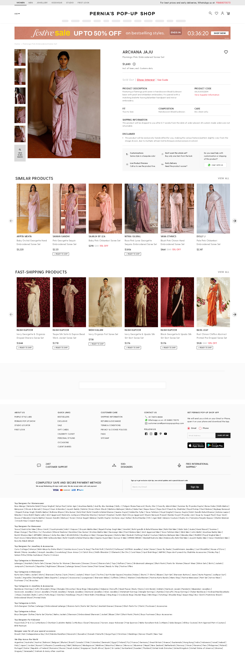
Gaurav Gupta (181, 512)
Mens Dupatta (51, 578)
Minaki (17, 552)
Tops (114, 563)
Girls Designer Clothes (24, 606)
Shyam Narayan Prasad (155, 515)
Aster (146, 549)
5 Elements (115, 552)
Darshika (73, 532)
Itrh (148, 518)
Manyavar (19, 509)
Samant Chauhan (106, 515)
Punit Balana (206, 509)
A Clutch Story (87, 552)
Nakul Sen (138, 509)
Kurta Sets (39, 563)
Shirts (41, 575)
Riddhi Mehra (42, 512)
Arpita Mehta (38, 518)
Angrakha (27, 578)
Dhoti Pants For (131, 606)
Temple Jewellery (75, 592)
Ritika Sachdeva (35, 555)
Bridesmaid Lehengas (143, 563)
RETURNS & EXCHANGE (111, 421)
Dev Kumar (83, 532)
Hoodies (128, 575)
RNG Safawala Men (52, 538)
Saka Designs (176, 623)
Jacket (104, 614)
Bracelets (45, 589)
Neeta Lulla (40, 515)
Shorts (143, 575)
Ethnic (123, 578)
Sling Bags (112, 595)
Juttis (40, 595)
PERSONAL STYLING (66, 438)
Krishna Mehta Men (98, 532)
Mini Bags (152, 595)
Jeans (194, 575)
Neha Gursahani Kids (149, 623)
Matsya (64, 518)
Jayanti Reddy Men (198, 538)
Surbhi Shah (121, 515)
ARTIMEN (37, 535)
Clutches (60, 595)
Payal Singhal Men (211, 535)
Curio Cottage (21, 549)
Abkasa (46, 535)
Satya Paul (61, 506)
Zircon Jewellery (42, 592)
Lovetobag (61, 552)
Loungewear (87, 578)
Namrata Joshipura (71, 515)
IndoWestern (142, 578)
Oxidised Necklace (216, 592)
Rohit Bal (81, 512)
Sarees (49, 563)
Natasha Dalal (33, 506)
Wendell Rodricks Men (153, 538)
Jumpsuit (63, 578)
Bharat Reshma (60, 532)
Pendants (186, 589)
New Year (158, 634)
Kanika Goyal (174, 515)
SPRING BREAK (134, 538)
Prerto (47, 555)
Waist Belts (89, 595)
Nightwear (51, 566)
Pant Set (204, 578)
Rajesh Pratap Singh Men (110, 529)
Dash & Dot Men (29, 529)
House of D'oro (217, 549)
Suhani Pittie (20, 555)
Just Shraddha (202, 549)
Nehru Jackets (60, 614)
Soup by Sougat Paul (205, 515)
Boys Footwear (148, 614)
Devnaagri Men (116, 532)
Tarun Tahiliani (152, 512)
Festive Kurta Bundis (159, 578)
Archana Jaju (137, 51)
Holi (24, 634)
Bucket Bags (140, 595)
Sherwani (50, 575)
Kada (226, 592)
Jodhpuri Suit (219, 575)
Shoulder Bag (175, 595)
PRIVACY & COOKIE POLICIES (114, 429)
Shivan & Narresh (33, 509)
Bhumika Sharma (89, 515)
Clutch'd (108, 549)
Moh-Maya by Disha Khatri (50, 549)
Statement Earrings (129, 592)
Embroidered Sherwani (89, 614)
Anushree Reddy (85, 506)
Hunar (152, 549)
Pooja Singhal (48, 506)
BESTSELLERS (63, 417)
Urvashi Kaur (22, 521)
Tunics (129, 563)
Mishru (129, 509)
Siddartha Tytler (136, 512)
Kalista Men (120, 535)
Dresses (85, 563)
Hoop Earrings (181, 592)
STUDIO (70, 2)
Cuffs (36, 589)
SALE (60, 425)
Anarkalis (29, 563)
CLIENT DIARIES (64, 446)
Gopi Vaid (221, 515)
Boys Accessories (164, 614)
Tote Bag (163, 595)
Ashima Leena (222, 512)
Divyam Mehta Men (88, 529)
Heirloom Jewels (172, 589)
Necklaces (19, 589)
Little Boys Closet (81, 623)
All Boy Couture (190, 623)
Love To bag (84, 549)
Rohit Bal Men (170, 529)
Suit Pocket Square (114, 575)
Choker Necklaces (198, 592)
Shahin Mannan (222, 518)
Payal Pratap (193, 509)
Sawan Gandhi (53, 518)
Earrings (29, 589)
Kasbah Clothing (134, 535)
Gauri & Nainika (57, 509)
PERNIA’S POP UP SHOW (24, 421)
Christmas (121, 634)
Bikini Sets (202, 563)
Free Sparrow (131, 623)
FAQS (103, 434)
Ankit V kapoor (71, 529)
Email (193, 428)
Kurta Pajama (205, 575)
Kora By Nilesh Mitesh (24, 541)
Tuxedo (17, 578)
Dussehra (82, 634)
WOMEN (20, 2)
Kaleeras (104, 589)
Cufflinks (115, 578)
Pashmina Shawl (213, 595)
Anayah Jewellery (46, 552)
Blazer (111, 614)
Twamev (213, 529)
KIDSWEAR (57, 2)
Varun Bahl (28, 515)
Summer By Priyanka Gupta (190, 506)
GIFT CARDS (63, 429)
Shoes (19, 595)
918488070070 (223, 2)
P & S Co (30, 623)
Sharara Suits (73, 606)
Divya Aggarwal (135, 515)
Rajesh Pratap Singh (25, 512)
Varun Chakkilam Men (218, 538)
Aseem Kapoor (36, 521)
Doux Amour (73, 552)
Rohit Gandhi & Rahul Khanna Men (78, 538)
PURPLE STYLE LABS (23, 417)
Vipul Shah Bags (149, 552)
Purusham (47, 532)
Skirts (211, 563)
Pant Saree (99, 566)
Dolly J (119, 506)
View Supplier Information (206, 94)
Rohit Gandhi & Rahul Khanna (100, 512)
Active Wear (214, 578)
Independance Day (35, 634)
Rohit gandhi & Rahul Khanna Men (147, 529)
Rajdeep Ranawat (222, 509)
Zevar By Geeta (164, 549)
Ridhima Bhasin (57, 512)
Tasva (17, 529)
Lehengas (18, 563)
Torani (72, 518)
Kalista (84, 509)
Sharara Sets (104, 563)
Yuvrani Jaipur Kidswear (112, 623)
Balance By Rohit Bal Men (176, 538)
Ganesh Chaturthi (96, 634)
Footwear (19, 580)
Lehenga (40, 606)
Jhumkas (160, 592)
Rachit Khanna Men (23, 535)
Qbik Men (185, 532)
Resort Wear (190, 563)
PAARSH (198, 535)
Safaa (128, 518)
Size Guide (162, 80)
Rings (53, 589)
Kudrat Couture (151, 535)
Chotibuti (52, 623)
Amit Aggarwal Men (151, 532)
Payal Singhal (166, 512)
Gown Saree (87, 566)
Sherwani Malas (102, 578)
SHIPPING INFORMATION (111, 417)
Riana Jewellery (29, 552)
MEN (30, 2)
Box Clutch (199, 595)
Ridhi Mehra (222, 506)
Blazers (160, 575)
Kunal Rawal (202, 529)
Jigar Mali (156, 518)
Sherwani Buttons (182, 575)
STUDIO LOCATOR (22, 425)
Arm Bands (150, 589)
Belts (34, 595)
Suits (65, 575)
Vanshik (126, 529)
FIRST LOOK (83, 2)
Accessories (74, 578)
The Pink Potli (97, 549)
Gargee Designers (105, 535)
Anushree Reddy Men (212, 532)
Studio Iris (183, 518)
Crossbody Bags (126, 595)
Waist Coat (90, 575)
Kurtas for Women (61, 563)
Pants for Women (175, 563)
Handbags (70, 595)
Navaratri (71, 634)
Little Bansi (41, 623)
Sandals (26, 595)
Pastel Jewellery (59, 592)
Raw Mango (20, 506)
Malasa (93, 518)
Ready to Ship (112, 566)
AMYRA (162, 552)
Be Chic (125, 552)
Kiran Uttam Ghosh (98, 509)
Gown (94, 563)
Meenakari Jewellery (201, 589)
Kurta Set (85, 606)
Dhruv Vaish (43, 529)
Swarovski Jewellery (23, 592)
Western (131, 578)
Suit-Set (168, 575)
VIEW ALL (223, 178)
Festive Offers (126, 566)
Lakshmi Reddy (64, 623)
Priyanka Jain (188, 515)
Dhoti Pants (160, 563)
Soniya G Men (120, 538)
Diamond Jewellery (94, 592)
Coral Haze (135, 552)
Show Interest (146, 79)
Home (17, 44)
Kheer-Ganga (20, 532)
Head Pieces (124, 589)
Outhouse (118, 549)
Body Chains (138, 589)
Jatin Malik (196, 532)
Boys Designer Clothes (24, 614)
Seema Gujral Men (104, 538)
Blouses (61, 566)
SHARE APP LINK (223, 435)
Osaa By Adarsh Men (166, 506)
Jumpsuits (19, 566)
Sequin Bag (188, 595)
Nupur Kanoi (149, 509)
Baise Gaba (210, 506)
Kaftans (121, 563)
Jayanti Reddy (73, 509)
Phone (206, 428)
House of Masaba (22, 518)
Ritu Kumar (71, 512)
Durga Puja (111, 634)
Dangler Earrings (146, 592)
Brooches (34, 580)
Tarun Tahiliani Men (170, 532)
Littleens (164, 623)
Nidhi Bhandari (102, 552)
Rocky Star (151, 506)
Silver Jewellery (111, 592)
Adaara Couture (170, 518)
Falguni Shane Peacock (133, 506)
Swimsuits (30, 566)
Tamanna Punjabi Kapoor (201, 518)
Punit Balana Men (132, 532)
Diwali (17, 634)
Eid (47, 634)
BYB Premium (20, 626)
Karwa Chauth (145, 634)
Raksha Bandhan (58, 634)
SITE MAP (105, 438)
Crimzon (55, 555)
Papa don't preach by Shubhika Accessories (186, 552)
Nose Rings (82, 589)
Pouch (80, 595)
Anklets (160, 589)
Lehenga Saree (73, 566)
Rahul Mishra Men (34, 538)
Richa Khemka (139, 518)
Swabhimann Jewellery (183, 549)
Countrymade (56, 529)
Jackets (218, 563)
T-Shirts (151, 575)
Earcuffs (114, 589)
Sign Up (195, 486)
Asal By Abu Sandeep (104, 506)
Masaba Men (187, 535)
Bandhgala (38, 578)
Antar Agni (72, 506)
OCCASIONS (63, 442)
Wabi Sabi (183, 529)
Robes (136, 575)
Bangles (61, 589)
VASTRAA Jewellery (133, 549)
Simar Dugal (82, 518)
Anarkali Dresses (106, 606)
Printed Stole (40, 597)
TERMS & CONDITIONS (110, 425)
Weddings (132, 634)
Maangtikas (93, 589)
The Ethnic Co (35, 532)
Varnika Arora (70, 549)
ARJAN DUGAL (72, 535)
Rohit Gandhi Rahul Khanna (201, 512)
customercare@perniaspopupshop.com (166, 423)
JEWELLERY (42, 2)
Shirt (118, 614)
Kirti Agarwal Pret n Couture (211, 623)
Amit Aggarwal (53, 515)
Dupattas (40, 566)
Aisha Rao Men (58, 535)
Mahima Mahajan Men (169, 535)
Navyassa (94, 623)
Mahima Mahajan (116, 509)
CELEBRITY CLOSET (66, 434)
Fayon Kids (19, 623)
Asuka (192, 529)
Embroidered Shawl (23, 597)
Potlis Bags (50, 595)
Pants (71, 575)
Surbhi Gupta (104, 518)
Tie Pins (100, 575)
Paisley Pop (213, 552)
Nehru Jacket (31, 575)
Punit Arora (19, 538)
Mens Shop (175, 578)
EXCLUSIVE (63, 421)
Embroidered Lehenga (56, 606)
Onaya (45, 509)
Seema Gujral (121, 512)
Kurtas (59, 575)
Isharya (32, 549)
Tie (26, 580)
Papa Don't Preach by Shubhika (171, 509)
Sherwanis (76, 563)
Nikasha (18, 515)
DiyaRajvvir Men (88, 535)
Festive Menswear (190, 578)
